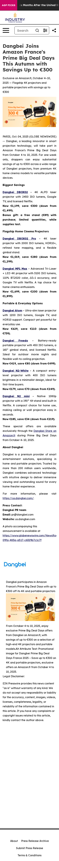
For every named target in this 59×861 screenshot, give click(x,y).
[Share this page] (54, 30)
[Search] (37, 30)
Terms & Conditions (29, 855)
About (14, 841)
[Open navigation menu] (6, 30)
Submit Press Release (29, 848)
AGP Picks (8, 5)
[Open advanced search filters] (45, 30)
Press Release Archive (35, 841)
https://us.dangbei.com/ (18, 498)
